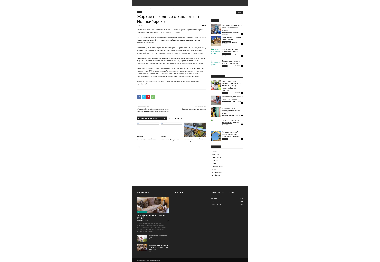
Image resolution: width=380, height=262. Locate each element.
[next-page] (141, 147)
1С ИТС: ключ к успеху (230, 120)
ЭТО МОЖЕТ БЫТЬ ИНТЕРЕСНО (151, 118)
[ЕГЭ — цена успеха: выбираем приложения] (148, 130)
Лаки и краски (226, 101)
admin (234, 101)
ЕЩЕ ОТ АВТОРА (175, 118)
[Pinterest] (148, 97)
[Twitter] (144, 97)
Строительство (227, 42)
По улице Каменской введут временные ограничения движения (231, 134)
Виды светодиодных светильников (194, 109)
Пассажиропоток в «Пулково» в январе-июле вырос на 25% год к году (159, 247)
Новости (145, 9)
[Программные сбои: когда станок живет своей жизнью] (216, 29)
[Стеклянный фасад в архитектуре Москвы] (216, 53)
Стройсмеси (216, 175)
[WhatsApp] (153, 97)
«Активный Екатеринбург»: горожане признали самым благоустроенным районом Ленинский (153, 110)
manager (235, 32)
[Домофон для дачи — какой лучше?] (153, 205)
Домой (139, 9)
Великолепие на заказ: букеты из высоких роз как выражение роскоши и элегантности (194, 141)
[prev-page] (138, 147)
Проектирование (227, 32)
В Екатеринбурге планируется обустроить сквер (231, 110)
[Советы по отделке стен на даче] (142, 238)
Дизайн (225, 65)
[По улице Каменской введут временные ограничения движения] (216, 136)
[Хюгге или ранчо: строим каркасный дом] (216, 41)
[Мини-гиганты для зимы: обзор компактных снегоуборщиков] (171, 130)
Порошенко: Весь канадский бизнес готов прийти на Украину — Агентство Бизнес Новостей (231, 85)
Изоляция (215, 154)
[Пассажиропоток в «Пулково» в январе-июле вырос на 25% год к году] (142, 247)
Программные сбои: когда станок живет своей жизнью (232, 28)
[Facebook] (139, 97)
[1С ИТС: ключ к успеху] (216, 124)
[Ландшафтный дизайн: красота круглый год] (216, 65)
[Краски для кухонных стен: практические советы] (216, 100)
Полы (214, 163)
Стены (214, 169)
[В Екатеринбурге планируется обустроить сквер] (216, 112)
